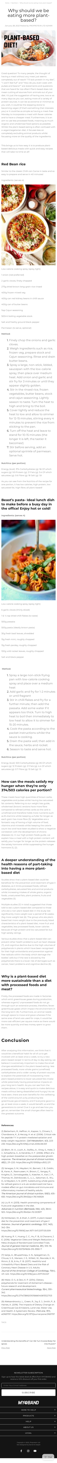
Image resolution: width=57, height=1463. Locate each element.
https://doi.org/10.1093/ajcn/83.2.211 (33, 1162)
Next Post (51, 1348)
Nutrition (14, 3)
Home (7, 3)
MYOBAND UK (28, 1402)
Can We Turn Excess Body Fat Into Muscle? (42, 1342)
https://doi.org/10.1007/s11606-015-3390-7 (21, 1249)
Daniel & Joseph (34, 1445)
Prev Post (5, 1348)
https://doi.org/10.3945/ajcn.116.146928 (25, 1196)
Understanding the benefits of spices (14, 1342)
